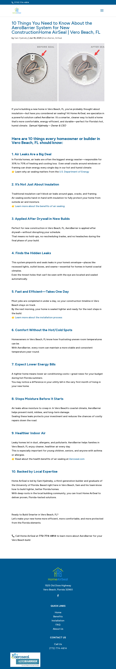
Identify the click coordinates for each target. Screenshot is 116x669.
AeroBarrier (48, 38)
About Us (58, 628)
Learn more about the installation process (38, 317)
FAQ (58, 624)
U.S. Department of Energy (74, 171)
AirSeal (58, 38)
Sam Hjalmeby (21, 38)
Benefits (58, 616)
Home (58, 612)
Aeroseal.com (76, 458)
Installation (58, 620)
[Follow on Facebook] (58, 595)
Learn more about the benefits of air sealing (40, 206)
